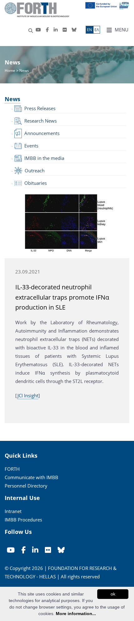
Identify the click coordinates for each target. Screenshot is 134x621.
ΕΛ (96, 29)
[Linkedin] (55, 30)
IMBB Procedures (23, 519)
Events (31, 145)
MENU (120, 29)
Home (10, 70)
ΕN (89, 29)
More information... (76, 613)
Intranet (13, 511)
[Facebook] (47, 30)
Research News (40, 121)
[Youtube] (38, 30)
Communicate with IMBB (31, 477)
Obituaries (35, 183)
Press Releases (39, 108)
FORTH (12, 469)
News (12, 99)
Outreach (35, 170)
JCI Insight (27, 395)
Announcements (42, 133)
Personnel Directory (26, 486)
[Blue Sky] (74, 30)
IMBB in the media (44, 158)
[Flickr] (64, 30)
